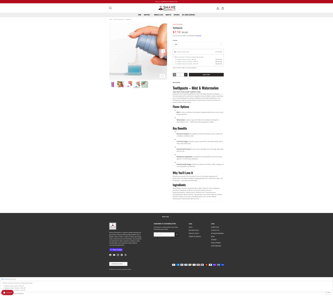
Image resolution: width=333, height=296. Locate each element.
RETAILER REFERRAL (217, 233)
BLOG (213, 236)
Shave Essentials (177, 24)
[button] (223, 8)
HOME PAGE (215, 227)
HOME (139, 15)
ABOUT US (168, 15)
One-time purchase (9, 279)
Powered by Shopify (126, 269)
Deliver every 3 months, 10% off (14, 290)
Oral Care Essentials (119, 19)
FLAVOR (175, 40)
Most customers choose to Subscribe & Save (17, 283)
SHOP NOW (147, 15)
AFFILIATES (176, 15)
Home (110, 19)
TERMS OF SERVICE (195, 236)
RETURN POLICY (194, 230)
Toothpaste (128, 19)
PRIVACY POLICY (194, 233)
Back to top (165, 216)
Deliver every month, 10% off (14, 286)
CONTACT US (215, 230)
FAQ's (190, 227)
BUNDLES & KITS (158, 15)
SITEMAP (214, 240)
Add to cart (206, 74)
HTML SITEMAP (216, 243)
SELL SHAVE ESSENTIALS (188, 15)
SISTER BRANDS (216, 246)
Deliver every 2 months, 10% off (14, 288)
